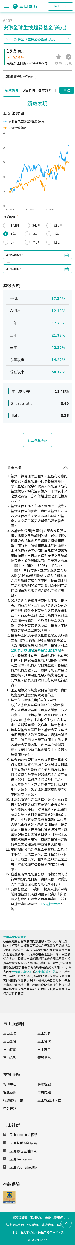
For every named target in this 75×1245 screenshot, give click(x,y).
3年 (56, 233)
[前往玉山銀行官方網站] (25, 6)
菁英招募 (44, 1057)
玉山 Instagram (20, 1158)
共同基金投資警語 (14, 937)
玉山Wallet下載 (49, 1100)
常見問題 (44, 1092)
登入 (57, 6)
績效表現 (11, 89)
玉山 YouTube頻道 (23, 1167)
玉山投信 (44, 1041)
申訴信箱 (9, 1108)
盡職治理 (48, 1225)
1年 (13, 233)
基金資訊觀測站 (49, 650)
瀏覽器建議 (19, 1217)
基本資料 (45, 89)
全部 (35, 242)
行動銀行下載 (13, 1100)
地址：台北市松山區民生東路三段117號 (37, 1232)
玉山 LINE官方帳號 (23, 1134)
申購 (66, 90)
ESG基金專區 (50, 903)
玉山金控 (9, 1033)
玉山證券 (44, 1033)
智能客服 (9, 1092)
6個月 (58, 225)
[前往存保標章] (9, 1202)
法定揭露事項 (15, 1225)
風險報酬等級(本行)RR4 (19, 76)
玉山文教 (9, 1057)
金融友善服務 (54, 1217)
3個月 (36, 225)
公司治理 (33, 1225)
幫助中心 (9, 1083)
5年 (13, 242)
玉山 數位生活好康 (23, 1150)
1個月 (15, 225)
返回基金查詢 (38, 440)
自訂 (57, 242)
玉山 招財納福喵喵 (23, 1142)
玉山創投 (9, 1041)
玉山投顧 (9, 1049)
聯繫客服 (44, 1083)
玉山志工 (44, 1049)
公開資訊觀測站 (22, 650)
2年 (35, 233)
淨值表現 (28, 89)
